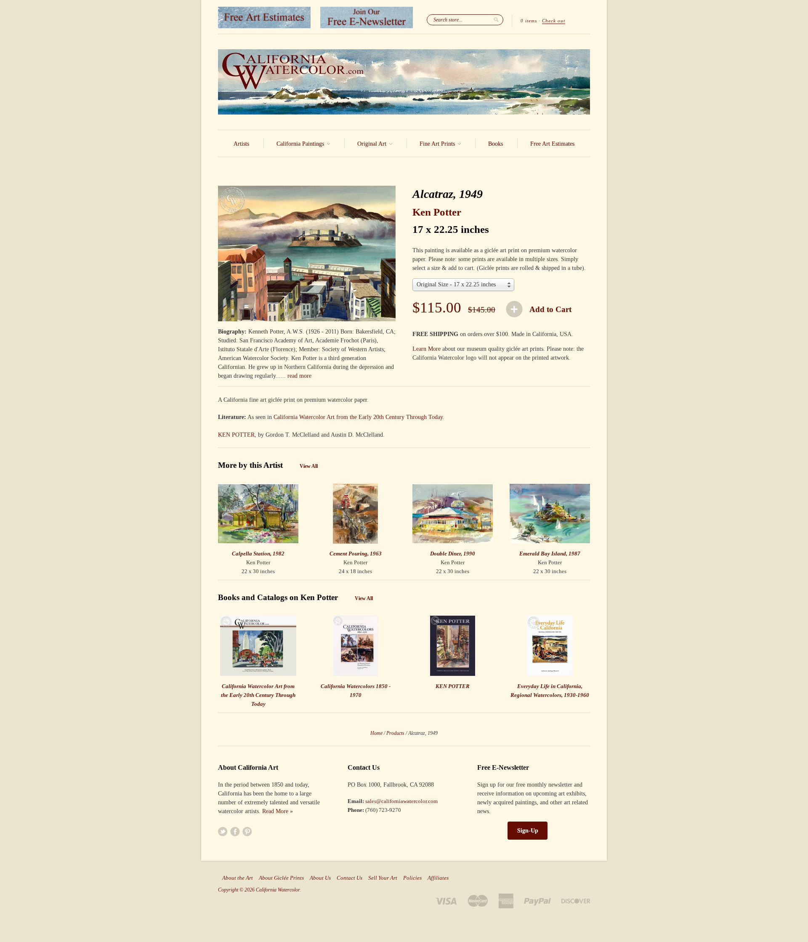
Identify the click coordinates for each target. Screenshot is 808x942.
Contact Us (349, 878)
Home (376, 733)
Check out (553, 20)
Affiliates (438, 878)
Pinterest (247, 831)
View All (309, 466)
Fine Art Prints (438, 144)
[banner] (404, 82)
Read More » (277, 811)
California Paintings (301, 144)
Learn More (426, 349)
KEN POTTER (236, 435)
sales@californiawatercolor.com (401, 801)
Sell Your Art (382, 878)
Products (395, 733)
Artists (241, 144)
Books (495, 144)
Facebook (235, 831)
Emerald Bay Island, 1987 (549, 553)
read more (299, 376)
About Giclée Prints (281, 878)
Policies (412, 878)
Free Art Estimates (552, 144)
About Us (320, 878)
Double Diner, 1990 (452, 553)
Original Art (372, 144)
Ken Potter (436, 212)
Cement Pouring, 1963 (356, 553)
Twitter (223, 831)
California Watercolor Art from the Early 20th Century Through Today (358, 417)
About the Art (237, 878)
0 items (529, 20)
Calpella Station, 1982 (258, 553)
